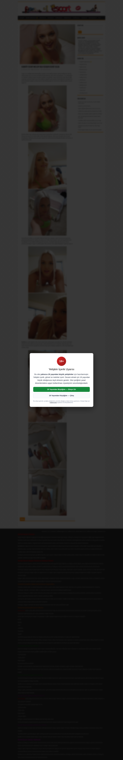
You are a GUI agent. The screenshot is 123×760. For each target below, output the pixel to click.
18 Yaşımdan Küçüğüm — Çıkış (61, 395)
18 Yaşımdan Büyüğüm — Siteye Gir (61, 389)
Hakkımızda (53, 402)
